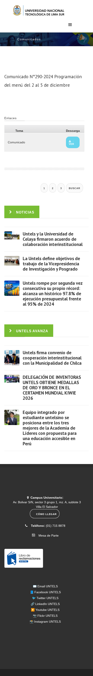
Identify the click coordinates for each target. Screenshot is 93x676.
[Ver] (11, 239)
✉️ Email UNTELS (45, 586)
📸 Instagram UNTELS (45, 621)
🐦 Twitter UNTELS (45, 598)
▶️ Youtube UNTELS (45, 610)
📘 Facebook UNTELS (45, 592)
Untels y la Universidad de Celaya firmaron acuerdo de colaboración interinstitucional (53, 239)
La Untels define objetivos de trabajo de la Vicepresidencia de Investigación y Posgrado (51, 264)
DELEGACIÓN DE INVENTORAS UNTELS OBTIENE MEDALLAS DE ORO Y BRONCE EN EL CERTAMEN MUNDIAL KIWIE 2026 (52, 387)
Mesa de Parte (47, 535)
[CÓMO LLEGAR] (45, 517)
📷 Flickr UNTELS (45, 615)
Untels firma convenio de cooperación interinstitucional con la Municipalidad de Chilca (52, 358)
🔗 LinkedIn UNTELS (45, 604)
